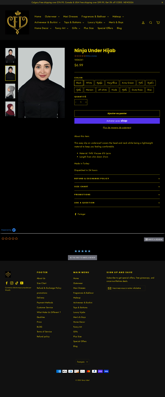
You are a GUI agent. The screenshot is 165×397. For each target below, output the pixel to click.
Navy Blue (112, 82)
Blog (119, 28)
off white (102, 89)
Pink (141, 82)
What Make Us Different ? (49, 312)
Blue (149, 89)
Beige (99, 82)
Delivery (40, 297)
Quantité (80, 97)
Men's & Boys (116, 22)
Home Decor (42, 28)
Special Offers (105, 28)
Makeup (117, 16)
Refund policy (43, 336)
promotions (42, 292)
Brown (151, 82)
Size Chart (81, 186)
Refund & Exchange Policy (91, 178)
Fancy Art (60, 28)
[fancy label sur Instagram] (11, 282)
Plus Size (89, 28)
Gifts (75, 28)
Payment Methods (45, 302)
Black (78, 82)
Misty (124, 89)
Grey (78, 89)
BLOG (39, 326)
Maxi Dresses (70, 16)
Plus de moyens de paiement (117, 127)
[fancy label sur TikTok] (16, 282)
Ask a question (84, 203)
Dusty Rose (137, 89)
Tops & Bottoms (73, 22)
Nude (114, 89)
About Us (41, 278)
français (80, 361)
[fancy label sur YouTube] (21, 282)
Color (78, 78)
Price (39, 321)
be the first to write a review (82, 258)
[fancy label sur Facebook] (6, 282)
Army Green (128, 82)
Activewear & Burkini (46, 22)
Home (38, 16)
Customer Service (45, 307)
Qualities (41, 317)
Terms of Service (44, 331)
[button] (154, 239)
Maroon (89, 89)
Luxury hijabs (95, 22)
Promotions (82, 194)
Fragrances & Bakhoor (94, 16)
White (89, 82)
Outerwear (51, 16)
